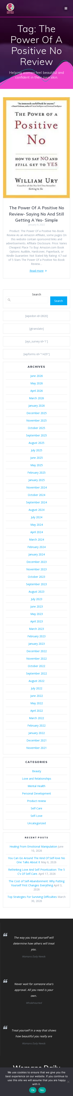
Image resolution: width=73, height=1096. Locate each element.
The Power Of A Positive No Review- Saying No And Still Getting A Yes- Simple (36, 214)
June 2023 (36, 606)
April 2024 (36, 532)
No (42, 1090)
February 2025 (36, 472)
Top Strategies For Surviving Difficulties (32, 897)
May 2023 (36, 614)
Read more (37, 271)
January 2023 (36, 644)
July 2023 (36, 599)
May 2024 (36, 524)
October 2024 (36, 495)
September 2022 (36, 673)
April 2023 (36, 621)
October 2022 (36, 666)
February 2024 (36, 547)
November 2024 (36, 487)
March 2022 (36, 718)
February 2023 (36, 636)
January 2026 (36, 405)
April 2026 (36, 391)
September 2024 (36, 502)
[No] (68, 1082)
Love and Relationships (36, 778)
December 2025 (36, 413)
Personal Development (36, 793)
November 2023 (36, 569)
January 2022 (36, 733)
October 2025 (36, 428)
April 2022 (36, 710)
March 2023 (36, 629)
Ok (33, 1090)
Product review (36, 801)
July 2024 (36, 517)
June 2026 (36, 376)
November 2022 (36, 658)
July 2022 (36, 688)
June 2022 (36, 696)
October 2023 (36, 577)
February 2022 (36, 725)
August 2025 (36, 443)
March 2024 (36, 539)
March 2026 (36, 398)
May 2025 (36, 465)
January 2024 (36, 554)
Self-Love (36, 816)
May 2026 (36, 383)
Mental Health (36, 786)
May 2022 (36, 703)
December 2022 (36, 651)
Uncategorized (36, 823)
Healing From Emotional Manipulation (33, 846)
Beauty (36, 771)
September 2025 (36, 435)
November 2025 (36, 420)
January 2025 (36, 480)
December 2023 (36, 562)
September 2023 (36, 584)
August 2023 (36, 591)
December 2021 (36, 740)
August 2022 (36, 681)
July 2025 (36, 450)
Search (36, 294)
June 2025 (36, 458)
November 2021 (36, 748)
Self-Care (36, 808)
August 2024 (36, 510)
